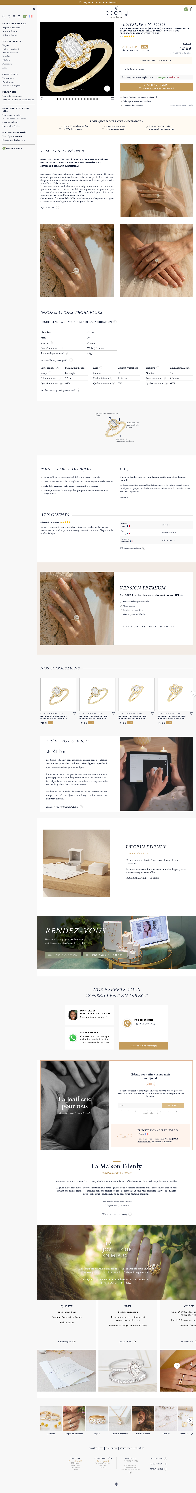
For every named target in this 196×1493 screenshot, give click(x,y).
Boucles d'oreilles (10, 52)
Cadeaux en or (10, 74)
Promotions (9, 92)
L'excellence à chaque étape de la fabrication (76, 322)
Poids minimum (49, 378)
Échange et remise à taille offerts (137, 101)
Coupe (44, 373)
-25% (144, 46)
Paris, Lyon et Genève (12, 136)
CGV (101, 1448)
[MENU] (34, 9)
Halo (96, 367)
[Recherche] (5, 16)
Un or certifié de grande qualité (54, 360)
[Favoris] (10, 16)
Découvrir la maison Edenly (114, 1214)
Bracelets (6, 56)
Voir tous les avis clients (130, 548)
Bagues (5, 45)
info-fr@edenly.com (130, 1465)
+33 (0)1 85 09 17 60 (144, 1024)
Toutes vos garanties (11, 115)
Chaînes (6, 60)
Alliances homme (10, 35)
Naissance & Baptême (11, 85)
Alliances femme (9, 31)
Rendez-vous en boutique (107, 955)
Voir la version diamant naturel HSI (149, 626)
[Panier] (20, 16)
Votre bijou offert (18, 99)
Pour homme (8, 82)
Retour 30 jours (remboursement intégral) (140, 97)
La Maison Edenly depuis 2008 (15, 109)
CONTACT (93, 1448)
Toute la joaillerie (12, 41)
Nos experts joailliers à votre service (161, 127)
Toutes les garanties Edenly (181, 105)
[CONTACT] (25, 16)
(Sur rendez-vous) (103, 1461)
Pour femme (7, 78)
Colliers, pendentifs (10, 49)
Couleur (45, 342)
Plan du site (111, 1448)
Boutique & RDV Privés (14, 132)
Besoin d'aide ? (14, 149)
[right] (107, 89)
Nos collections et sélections (14, 118)
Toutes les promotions (12, 95)
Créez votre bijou (10, 122)
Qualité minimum (50, 348)
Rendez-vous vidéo (66, 955)
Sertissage (151, 367)
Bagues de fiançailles (11, 27)
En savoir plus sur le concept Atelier (62, 807)
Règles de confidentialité (132, 1448)
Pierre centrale (48, 367)
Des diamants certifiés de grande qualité (57, 390)
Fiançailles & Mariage (14, 24)
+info (156, 1113)
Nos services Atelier (11, 126)
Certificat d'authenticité (133, 105)
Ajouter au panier (158, 86)
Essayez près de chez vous (13, 140)
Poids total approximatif (52, 353)
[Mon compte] (15, 16)
